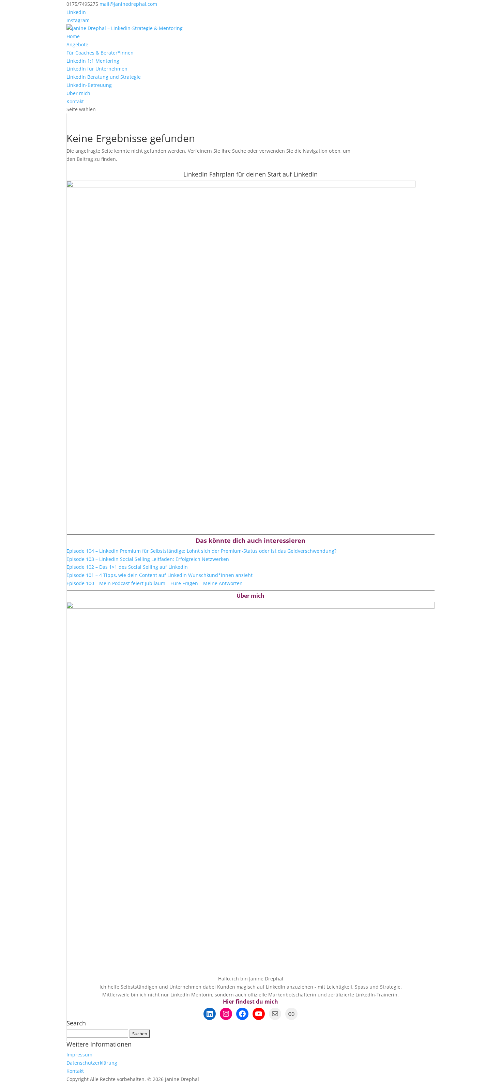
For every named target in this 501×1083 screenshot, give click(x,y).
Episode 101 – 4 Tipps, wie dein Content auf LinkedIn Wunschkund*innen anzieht (159, 575)
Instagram (78, 20)
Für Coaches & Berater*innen (100, 52)
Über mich (78, 93)
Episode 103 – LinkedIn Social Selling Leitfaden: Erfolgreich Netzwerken (147, 559)
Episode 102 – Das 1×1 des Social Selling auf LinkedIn (127, 567)
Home (73, 36)
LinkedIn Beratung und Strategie (103, 77)
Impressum (79, 1054)
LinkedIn (76, 12)
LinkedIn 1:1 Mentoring (92, 61)
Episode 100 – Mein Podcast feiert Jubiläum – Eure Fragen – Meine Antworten (154, 583)
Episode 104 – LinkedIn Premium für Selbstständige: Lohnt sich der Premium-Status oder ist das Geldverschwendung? (201, 551)
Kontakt (75, 101)
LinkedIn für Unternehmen (96, 68)
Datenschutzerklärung (91, 1062)
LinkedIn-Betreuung (89, 85)
